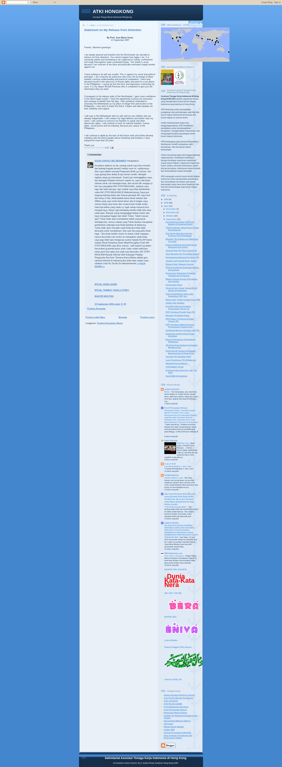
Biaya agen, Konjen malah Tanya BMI (183, 300)
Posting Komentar (96, 308)
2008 (166, 203)
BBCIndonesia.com (173, 553)
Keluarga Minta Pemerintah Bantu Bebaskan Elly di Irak (181, 246)
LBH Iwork (168, 724)
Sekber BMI (169, 730)
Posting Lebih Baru (95, 317)
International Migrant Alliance (177, 721)
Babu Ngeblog (170, 440)
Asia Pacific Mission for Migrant (178, 698)
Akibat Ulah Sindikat (175, 303)
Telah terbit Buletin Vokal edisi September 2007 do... (179, 295)
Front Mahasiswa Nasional (176, 707)
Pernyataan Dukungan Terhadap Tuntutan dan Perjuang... (181, 274)
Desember (171, 209)
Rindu (167, 392)
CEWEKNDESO (171, 475)
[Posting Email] (111, 147)
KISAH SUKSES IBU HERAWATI (110, 161)
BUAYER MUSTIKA (104, 296)
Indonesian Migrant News (175, 713)
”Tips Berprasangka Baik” (175, 507)
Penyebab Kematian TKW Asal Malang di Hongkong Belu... (180, 223)
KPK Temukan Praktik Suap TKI (180, 312)
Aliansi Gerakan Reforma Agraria (179, 695)
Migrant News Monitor (174, 727)
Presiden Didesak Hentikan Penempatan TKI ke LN (178, 307)
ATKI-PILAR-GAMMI (173, 704)
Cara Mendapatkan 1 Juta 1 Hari (178, 466)
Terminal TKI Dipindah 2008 (178, 357)
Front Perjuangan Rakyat (176, 408)
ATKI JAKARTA (171, 701)
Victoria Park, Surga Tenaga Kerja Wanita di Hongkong (181, 289)
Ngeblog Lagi (183, 443)
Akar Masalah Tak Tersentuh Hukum (182, 254)
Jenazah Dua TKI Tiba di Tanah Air (181, 251)
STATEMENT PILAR (175, 367)
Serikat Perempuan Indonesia (177, 733)
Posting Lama (147, 317)
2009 (166, 199)
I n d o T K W (170, 464)
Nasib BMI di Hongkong (176, 376)
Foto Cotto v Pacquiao (174, 556)
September (171, 219)
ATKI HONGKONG (113, 11)
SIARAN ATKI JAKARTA (175, 569)
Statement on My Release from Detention (112, 30)
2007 (166, 206)
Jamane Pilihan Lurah (173, 478)
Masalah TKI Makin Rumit (177, 315)
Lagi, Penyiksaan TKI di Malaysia (181, 360)
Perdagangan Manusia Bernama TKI (182, 257)
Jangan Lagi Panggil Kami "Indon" (181, 261)
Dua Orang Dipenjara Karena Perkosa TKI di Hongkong (179, 234)
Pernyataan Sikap (174, 285)
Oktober (170, 216)
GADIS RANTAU (171, 389)
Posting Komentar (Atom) (110, 323)
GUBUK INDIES (171, 523)
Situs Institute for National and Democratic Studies (178, 737)
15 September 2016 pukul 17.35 (110, 304)
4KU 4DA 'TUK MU (173, 593)
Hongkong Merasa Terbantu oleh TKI (182, 330)
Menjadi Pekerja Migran (176, 363)
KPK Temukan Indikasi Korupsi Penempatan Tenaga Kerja (180, 326)
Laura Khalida (170, 640)
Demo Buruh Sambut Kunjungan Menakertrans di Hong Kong (181, 352)
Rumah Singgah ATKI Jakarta (178, 647)
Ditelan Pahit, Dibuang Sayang (180, 264)
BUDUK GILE (170, 617)
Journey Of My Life (173, 679)
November (171, 212)
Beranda (123, 317)
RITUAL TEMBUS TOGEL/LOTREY (112, 290)
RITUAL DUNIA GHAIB (106, 284)
